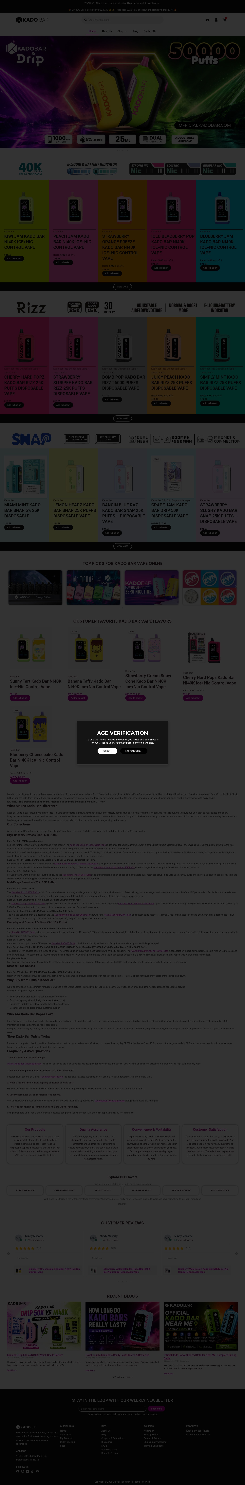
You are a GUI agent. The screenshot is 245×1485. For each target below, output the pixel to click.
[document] (122, 742)
